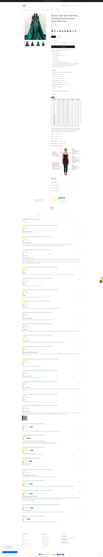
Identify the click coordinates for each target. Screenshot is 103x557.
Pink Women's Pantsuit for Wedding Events (33, 458)
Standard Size (56, 40)
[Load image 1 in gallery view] (27, 43)
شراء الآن (63, 46)
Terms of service (59, 556)
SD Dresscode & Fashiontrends (36, 556)
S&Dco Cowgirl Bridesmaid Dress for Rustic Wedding (35, 423)
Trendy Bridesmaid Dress (46, 542)
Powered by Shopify (43, 556)
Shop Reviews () (36, 219)
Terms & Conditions (25, 543)
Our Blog (23, 538)
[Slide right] (47, 44)
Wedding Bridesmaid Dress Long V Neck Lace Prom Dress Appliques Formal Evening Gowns (42, 504)
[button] (27, 10)
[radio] (52, 31)
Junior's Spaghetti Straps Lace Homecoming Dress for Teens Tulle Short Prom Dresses (41, 225)
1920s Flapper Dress (45, 545)
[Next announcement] (80, 1)
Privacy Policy (24, 545)
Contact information (71, 556)
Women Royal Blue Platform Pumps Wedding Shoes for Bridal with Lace (38, 469)
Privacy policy (54, 556)
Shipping (52, 25)
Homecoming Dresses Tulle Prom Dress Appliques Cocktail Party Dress (38, 236)
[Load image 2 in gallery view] (32, 43)
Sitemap (43, 547)
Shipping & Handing (25, 540)
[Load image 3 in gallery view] (38, 43)
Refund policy (49, 556)
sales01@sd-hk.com (65, 542)
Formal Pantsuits (45, 538)
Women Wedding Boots (46, 543)
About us (23, 536)
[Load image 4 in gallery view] (43, 43)
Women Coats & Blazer (46, 536)
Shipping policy (64, 556)
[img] (39, 199)
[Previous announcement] (22, 1)
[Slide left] (23, 44)
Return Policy (24, 542)
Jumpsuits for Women (45, 540)
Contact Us (24, 547)
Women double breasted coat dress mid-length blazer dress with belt (38, 490)
